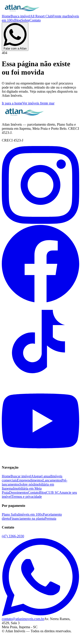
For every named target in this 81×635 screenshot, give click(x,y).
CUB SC (52, 492)
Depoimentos (18, 492)
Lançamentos (52, 480)
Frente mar (60, 16)
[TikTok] (40, 380)
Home (6, 16)
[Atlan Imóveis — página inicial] (22, 12)
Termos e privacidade (26, 496)
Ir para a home (12, 103)
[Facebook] (40, 301)
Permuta (50, 518)
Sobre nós (26, 484)
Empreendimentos (30, 480)
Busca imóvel (20, 16)
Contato (35, 20)
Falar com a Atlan (15, 48)
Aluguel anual (41, 476)
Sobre (25, 20)
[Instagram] (40, 222)
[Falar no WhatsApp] (40, 615)
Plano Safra (10, 514)
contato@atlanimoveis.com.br (23, 619)
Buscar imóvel (21, 476)
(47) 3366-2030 (13, 536)
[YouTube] (40, 458)
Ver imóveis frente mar (38, 103)
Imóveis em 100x (30, 514)
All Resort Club (41, 16)
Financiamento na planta (27, 518)
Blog (17, 20)
